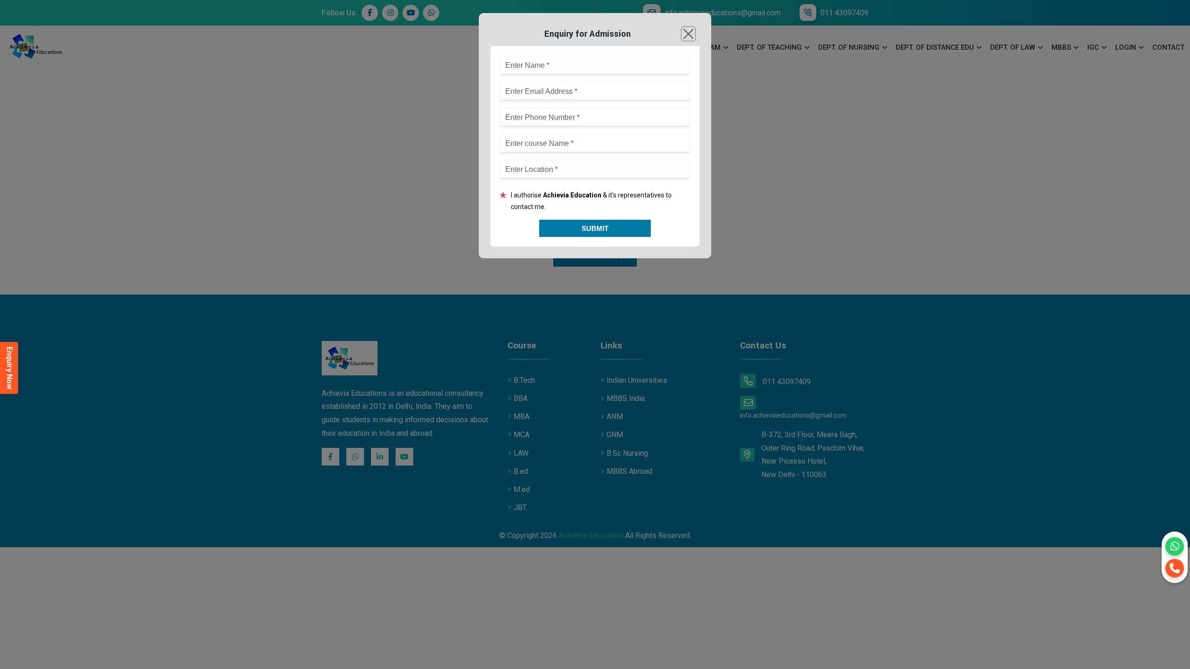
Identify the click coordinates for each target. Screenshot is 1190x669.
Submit (595, 228)
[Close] (688, 33)
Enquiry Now (9, 368)
